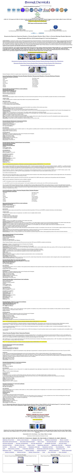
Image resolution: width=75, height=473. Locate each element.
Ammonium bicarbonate (51, 439)
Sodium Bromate (30, 450)
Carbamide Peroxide (50, 443)
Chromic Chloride (19, 445)
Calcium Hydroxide (8, 443)
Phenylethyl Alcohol (14, 448)
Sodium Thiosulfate (34, 452)
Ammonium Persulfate (8, 439)
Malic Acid (13, 447)
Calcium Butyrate (51, 441)
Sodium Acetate (18, 450)
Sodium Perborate (54, 450)
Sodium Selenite (41, 450)
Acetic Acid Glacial (23, 439)
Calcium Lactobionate (22, 443)
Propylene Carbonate (28, 448)
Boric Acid (41, 441)
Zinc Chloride (52, 452)
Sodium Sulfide (21, 452)
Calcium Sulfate (7, 445)
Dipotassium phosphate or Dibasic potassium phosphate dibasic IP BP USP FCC (23, 321)
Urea (43, 452)
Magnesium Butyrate (43, 445)
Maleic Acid (22, 447)
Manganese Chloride (34, 447)
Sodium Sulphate (9, 452)
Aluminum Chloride (37, 439)
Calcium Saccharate (36, 443)
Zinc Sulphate (63, 452)
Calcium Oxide (63, 443)
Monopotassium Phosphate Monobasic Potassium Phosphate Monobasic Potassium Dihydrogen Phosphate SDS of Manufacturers (37, 61)
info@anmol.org (39, 419)
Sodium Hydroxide (66, 450)
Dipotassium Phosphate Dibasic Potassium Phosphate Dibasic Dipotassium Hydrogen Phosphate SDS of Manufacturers (37, 63)
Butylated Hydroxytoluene (27, 441)
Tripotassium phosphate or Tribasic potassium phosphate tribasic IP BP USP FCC (23, 341)
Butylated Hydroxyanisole (10, 441)
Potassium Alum (60, 448)
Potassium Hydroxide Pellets (45, 448)
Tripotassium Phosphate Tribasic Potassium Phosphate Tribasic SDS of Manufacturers (37, 65)
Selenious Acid (7, 450)
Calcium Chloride (64, 441)
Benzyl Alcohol (64, 439)
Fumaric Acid (31, 445)
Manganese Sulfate (47, 447)
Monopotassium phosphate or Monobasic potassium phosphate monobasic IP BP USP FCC (25, 164)
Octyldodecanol (60, 447)
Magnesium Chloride (57, 445)
